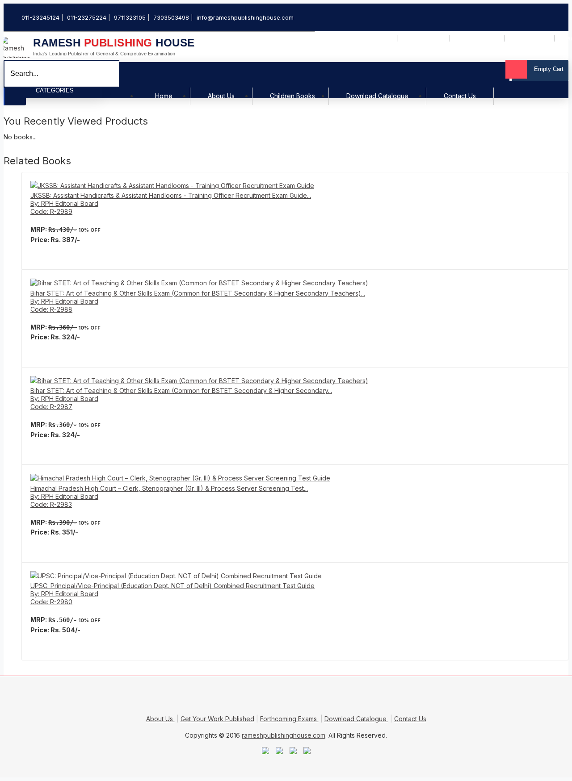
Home (163, 96)
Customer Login (425, 38)
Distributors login (477, 38)
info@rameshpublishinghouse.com (245, 17)
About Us (221, 96)
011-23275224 (86, 17)
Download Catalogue (377, 96)
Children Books (292, 96)
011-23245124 (40, 17)
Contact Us (460, 96)
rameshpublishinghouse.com (283, 735)
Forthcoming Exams (289, 719)
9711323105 (130, 17)
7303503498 (171, 17)
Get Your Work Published (217, 719)
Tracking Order (530, 38)
